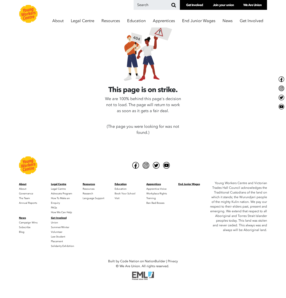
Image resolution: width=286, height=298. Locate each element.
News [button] (228, 21)
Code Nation (129, 261)
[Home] (28, 14)
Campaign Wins (28, 222)
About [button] (58, 21)
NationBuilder (155, 261)
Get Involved (194, 5)
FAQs (54, 207)
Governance (26, 193)
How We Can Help (61, 212)
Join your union (223, 5)
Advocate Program (61, 193)
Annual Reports (28, 203)
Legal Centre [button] (82, 21)
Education (121, 189)
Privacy (173, 261)
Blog (21, 232)
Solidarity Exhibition (62, 246)
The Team (24, 198)
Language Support (93, 198)
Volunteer (56, 232)
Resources (89, 189)
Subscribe (24, 227)
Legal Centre (58, 189)
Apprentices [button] (164, 21)
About (22, 189)
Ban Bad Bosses (155, 203)
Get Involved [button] (251, 21)
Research (88, 193)
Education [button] (136, 21)
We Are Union (252, 5)
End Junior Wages (198, 21)
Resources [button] (110, 21)
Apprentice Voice (156, 189)
